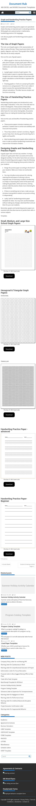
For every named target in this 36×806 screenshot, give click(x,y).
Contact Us (26, 802)
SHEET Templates (6, 751)
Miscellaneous (5, 744)
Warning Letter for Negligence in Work (12, 694)
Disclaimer (18, 802)
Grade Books (6, 564)
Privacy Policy (25, 799)
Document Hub (18, 3)
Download (9, 276)
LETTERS (3, 741)
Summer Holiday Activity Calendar (18, 586)
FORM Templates (6, 735)
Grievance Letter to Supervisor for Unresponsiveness (17, 691)
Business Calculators (7, 726)
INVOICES (3, 738)
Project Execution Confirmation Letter (12, 706)
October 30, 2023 (6, 595)
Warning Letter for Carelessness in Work (13, 664)
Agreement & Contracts (8, 723)
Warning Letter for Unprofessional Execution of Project (17, 668)
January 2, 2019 (6, 641)
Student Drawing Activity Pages (27, 565)
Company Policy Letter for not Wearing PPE (14, 661)
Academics (5, 559)
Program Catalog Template (18, 615)
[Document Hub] (2, 12)
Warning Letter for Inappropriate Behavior (13, 709)
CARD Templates (6, 729)
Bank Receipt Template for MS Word (11, 682)
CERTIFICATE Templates (8, 732)
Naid (13, 24)
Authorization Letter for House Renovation (13, 671)
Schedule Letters (6, 748)
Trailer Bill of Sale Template (9, 679)
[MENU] (34, 12)
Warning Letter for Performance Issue (12, 698)
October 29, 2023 (6, 624)
